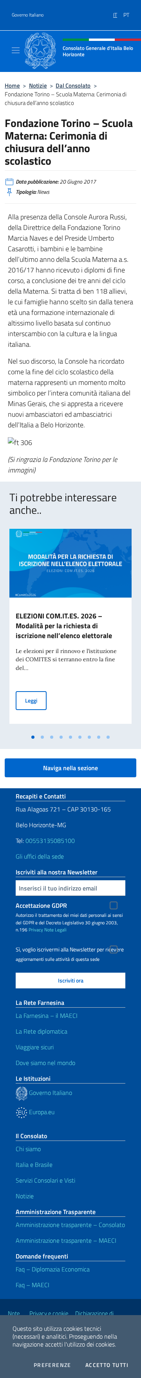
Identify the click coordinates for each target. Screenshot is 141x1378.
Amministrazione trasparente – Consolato (70, 1224)
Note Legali (55, 929)
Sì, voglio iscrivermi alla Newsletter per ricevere (70, 949)
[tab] (32, 737)
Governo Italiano (27, 14)
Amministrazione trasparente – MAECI (66, 1240)
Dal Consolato (73, 85)
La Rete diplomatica (41, 1031)
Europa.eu (40, 1112)
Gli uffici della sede (40, 856)
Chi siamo (28, 1149)
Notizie (38, 85)
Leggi (36, 700)
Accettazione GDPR (41, 905)
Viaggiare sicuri (35, 1047)
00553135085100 (50, 840)
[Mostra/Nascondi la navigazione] (15, 50)
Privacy (36, 929)
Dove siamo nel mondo (45, 1062)
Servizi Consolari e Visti (45, 1180)
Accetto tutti (106, 1365)
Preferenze (52, 1365)
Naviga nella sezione (70, 768)
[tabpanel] (70, 629)
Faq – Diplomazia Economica (53, 1269)
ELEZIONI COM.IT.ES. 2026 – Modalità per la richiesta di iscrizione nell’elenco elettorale (64, 626)
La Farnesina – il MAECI (47, 1015)
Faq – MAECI (32, 1285)
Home (12, 85)
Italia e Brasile (34, 1164)
